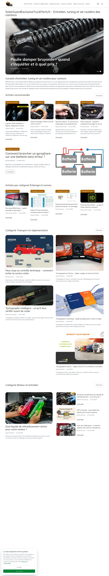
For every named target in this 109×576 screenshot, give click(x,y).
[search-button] (98, 4)
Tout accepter (19, 571)
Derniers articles (28, 4)
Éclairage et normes (55, 4)
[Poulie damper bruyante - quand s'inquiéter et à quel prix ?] (54, 46)
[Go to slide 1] (97, 71)
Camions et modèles (66, 4)
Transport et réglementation (41, 4)
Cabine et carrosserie (78, 4)
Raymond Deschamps (61, 126)
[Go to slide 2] (98, 71)
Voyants (87, 4)
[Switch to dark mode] (102, 3)
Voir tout (99, 96)
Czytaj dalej (10, 172)
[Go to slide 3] (100, 71)
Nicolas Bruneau (15, 68)
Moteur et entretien (18, 54)
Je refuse (19, 567)
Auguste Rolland (9, 128)
